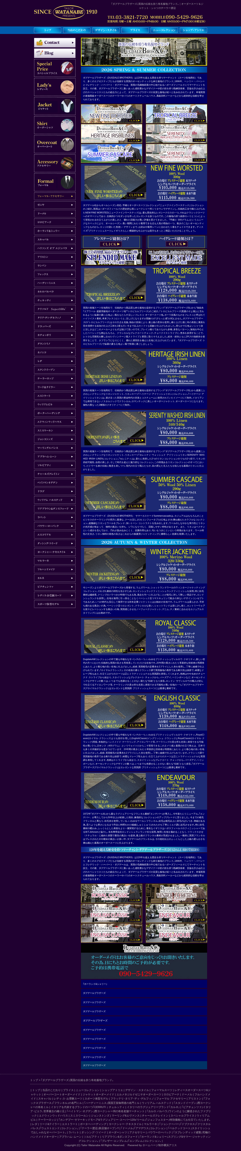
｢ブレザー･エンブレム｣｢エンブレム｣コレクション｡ (131, 1140)
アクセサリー (137, 1132)
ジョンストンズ (100, 1115)
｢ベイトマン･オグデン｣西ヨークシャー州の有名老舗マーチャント (106, 1111)
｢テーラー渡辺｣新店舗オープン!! (99, 1128)
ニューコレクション (88, 1090)
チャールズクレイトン (155, 1115)
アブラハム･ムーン (70, 1136)
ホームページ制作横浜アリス (160, 1145)
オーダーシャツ (118, 1132)
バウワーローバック (159, 1132)
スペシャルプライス (182, 1115)
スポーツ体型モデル (96, 1098)
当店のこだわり (51, 1090)
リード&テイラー (50, 1124)
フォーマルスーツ (161, 1090)
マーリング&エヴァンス (126, 1115)
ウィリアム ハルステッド (157, 1102)
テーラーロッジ (47, 1119)
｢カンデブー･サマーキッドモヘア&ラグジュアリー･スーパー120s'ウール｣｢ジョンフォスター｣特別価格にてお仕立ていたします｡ (134, 1119)
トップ (36, 1090)
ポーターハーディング (93, 1124)
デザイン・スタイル (137, 1090)
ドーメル (187, 1094)
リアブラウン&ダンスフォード (120, 1136)
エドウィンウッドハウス (53, 1115)
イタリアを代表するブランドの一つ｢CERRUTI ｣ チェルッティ (88, 1107)
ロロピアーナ (171, 1094)
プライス (68, 1090)
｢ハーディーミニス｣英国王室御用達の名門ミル (112, 1102)
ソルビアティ (92, 1136)
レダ (34, 1124)
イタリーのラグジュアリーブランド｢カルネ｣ (153, 1107)
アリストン (194, 1098)
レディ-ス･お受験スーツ (68, 1098)
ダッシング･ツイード (93, 1132)
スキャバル (44, 1098)
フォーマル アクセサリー (171, 1098)
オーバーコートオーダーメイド (61, 1094)
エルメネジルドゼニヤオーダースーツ (139, 1094)
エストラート (70, 1124)
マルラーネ (150, 1124)
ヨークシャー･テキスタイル (125, 1124)
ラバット (74, 1132)
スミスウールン (79, 1115)
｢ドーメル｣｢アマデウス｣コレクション (143, 1128)
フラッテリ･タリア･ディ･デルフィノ (132, 1098)
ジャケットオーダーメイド (98, 1094)
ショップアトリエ (112, 1090)
